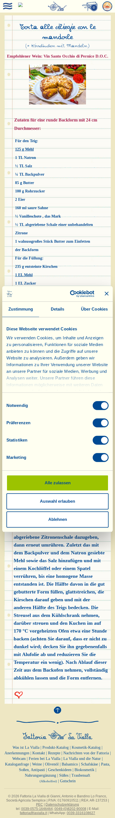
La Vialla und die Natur (82, 759)
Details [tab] (57, 309)
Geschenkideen (59, 770)
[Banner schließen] (107, 294)
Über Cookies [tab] (94, 309)
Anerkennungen (16, 753)
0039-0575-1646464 (37, 809)
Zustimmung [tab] (20, 309)
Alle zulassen (58, 482)
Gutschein (68, 781)
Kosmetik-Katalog (86, 747)
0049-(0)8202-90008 (70, 809)
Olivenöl (52, 764)
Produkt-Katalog (55, 747)
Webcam (19, 759)
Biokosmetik (84, 770)
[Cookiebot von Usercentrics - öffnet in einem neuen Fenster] (71, 293)
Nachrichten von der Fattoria (86, 753)
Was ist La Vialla (26, 747)
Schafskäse (89, 764)
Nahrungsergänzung (40, 775)
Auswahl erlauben (57, 501)
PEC (39, 805)
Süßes (63, 775)
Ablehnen (57, 519)
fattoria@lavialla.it (33, 813)
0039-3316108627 (81, 813)
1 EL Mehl (24, 275)
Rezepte (54, 753)
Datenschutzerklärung (62, 805)
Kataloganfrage (17, 764)
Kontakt (38, 753)
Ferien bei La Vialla (44, 759)
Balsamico (70, 764)
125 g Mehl (24, 149)
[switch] (101, 422)
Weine (37, 764)
